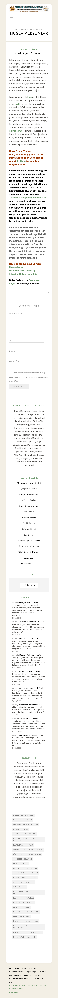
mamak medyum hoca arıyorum (26, 912)
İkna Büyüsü (29, 534)
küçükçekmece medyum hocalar (27, 854)
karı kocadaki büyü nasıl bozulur (28, 932)
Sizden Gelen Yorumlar (29, 506)
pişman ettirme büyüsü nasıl (25, 877)
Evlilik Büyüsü (29, 523)
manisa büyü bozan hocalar (25, 868)
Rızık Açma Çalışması (29, 53)
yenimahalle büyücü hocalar (25, 825)
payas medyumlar (20, 829)
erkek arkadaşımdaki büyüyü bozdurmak (25, 927)
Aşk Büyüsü (29, 511)
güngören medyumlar (22, 859)
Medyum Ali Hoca (40, 985)
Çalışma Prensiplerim (29, 494)
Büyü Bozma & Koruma (29, 552)
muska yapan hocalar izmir (24, 937)
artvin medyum (19, 887)
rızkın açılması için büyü (24, 903)
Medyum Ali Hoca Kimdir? (29, 483)
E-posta (12, 351)
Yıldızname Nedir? (29, 563)
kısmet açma (15, 130)
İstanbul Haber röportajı (23, 274)
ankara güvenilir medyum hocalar (28, 850)
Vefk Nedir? (29, 557)
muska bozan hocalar (22, 820)
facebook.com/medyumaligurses (27, 197)
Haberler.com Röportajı (22, 270)
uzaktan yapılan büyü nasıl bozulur (25, 839)
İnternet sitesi (14, 361)
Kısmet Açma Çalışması (29, 540)
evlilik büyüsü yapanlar (23, 898)
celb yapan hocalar (21, 917)
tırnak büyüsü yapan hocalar (25, 873)
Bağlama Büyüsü (29, 517)
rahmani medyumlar (21, 907)
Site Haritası (13, 993)
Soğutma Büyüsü (29, 529)
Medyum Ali (13, 985)
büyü (29, 97)
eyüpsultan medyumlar (23, 845)
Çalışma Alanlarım (29, 488)
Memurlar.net (16, 267)
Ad (10, 340)
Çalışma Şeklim (29, 500)
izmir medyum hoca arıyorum (25, 921)
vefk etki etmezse (21, 864)
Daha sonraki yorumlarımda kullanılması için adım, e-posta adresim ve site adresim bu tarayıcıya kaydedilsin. (28, 377)
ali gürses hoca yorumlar (24, 834)
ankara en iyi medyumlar (23, 815)
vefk (18, 103)
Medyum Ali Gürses (29, 49)
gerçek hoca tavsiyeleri (23, 882)
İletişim (21, 161)
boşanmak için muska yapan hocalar (25, 892)
